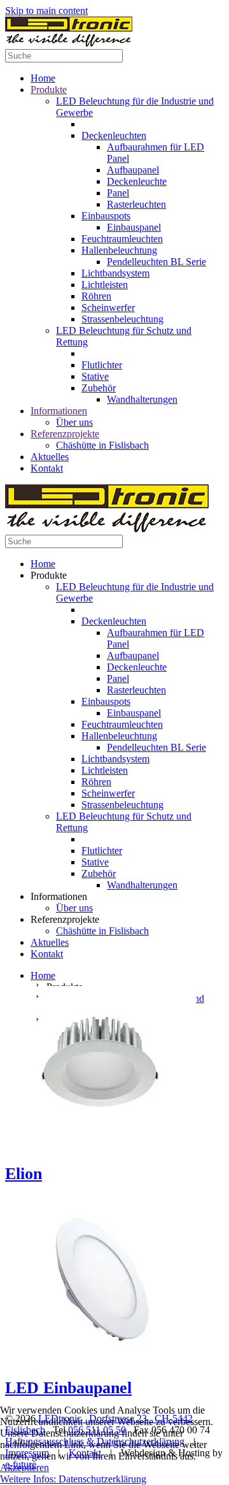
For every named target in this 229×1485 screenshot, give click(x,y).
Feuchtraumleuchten (122, 238)
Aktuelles (50, 456)
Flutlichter (101, 364)
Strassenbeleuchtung (122, 319)
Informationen (59, 410)
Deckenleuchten (113, 135)
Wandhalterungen (142, 399)
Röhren (96, 296)
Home (43, 78)
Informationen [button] (59, 896)
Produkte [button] (49, 575)
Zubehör (98, 387)
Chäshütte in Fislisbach (102, 445)
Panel (118, 192)
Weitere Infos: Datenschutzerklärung (73, 1479)
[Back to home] (68, 43)
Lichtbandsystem (115, 273)
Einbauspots (105, 215)
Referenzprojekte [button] (65, 919)
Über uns (74, 422)
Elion (23, 1173)
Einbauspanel (134, 227)
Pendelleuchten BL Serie (156, 261)
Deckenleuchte (137, 181)
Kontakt (47, 468)
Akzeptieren (24, 1467)
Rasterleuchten (136, 204)
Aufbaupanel (133, 169)
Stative (95, 376)
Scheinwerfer (108, 307)
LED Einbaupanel (68, 1388)
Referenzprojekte (65, 433)
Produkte (49, 89)
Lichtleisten (104, 284)
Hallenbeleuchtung (119, 250)
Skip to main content (46, 10)
